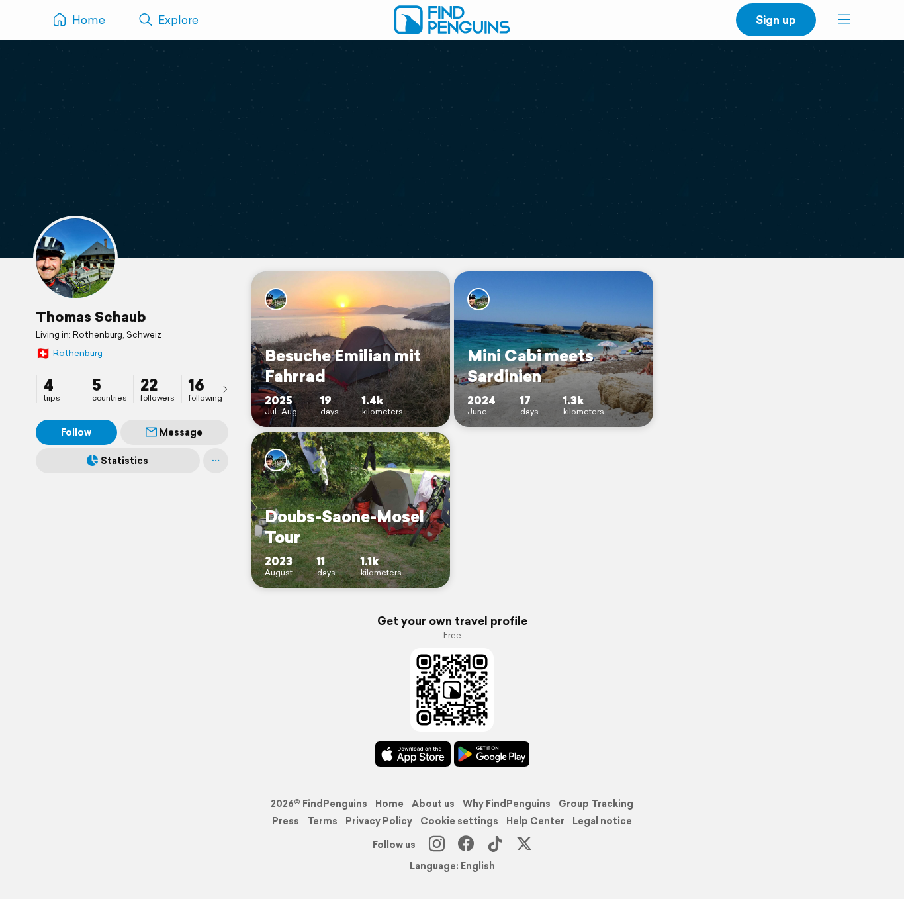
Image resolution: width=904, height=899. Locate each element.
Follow (76, 432)
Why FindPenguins (507, 803)
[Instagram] (437, 844)
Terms (322, 821)
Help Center (535, 821)
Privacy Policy (378, 821)
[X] (524, 844)
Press (285, 821)
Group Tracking (596, 803)
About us (433, 803)
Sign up (776, 19)
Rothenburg (69, 353)
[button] (844, 20)
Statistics (124, 460)
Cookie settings (459, 821)
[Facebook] (466, 844)
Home (389, 803)
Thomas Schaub (91, 316)
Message (181, 432)
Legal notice (602, 821)
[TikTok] (495, 844)
